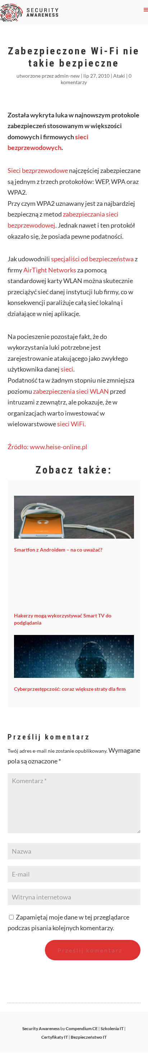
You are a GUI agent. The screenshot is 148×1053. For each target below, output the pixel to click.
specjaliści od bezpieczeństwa (92, 259)
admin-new (67, 76)
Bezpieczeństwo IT (89, 1037)
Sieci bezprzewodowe (38, 170)
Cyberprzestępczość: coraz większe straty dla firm (70, 689)
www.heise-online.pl (58, 447)
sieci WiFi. (71, 424)
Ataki (119, 76)
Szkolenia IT (112, 1028)
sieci (67, 369)
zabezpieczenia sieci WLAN (71, 391)
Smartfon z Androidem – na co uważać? (58, 550)
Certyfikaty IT (54, 1037)
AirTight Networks (49, 270)
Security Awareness (41, 1028)
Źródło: (19, 447)
